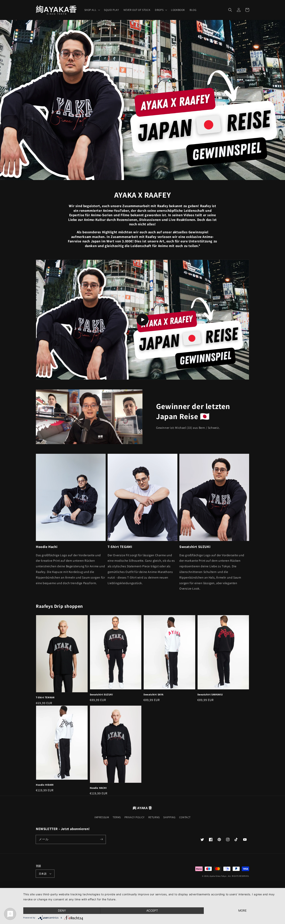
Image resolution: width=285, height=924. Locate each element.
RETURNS (154, 817)
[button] (230, 10)
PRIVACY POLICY (134, 817)
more (242, 910)
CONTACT (185, 817)
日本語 (43, 873)
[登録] (101, 839)
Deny (62, 910)
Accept (152, 910)
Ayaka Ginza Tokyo (218, 876)
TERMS (117, 817)
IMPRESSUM (101, 817)
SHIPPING (169, 817)
